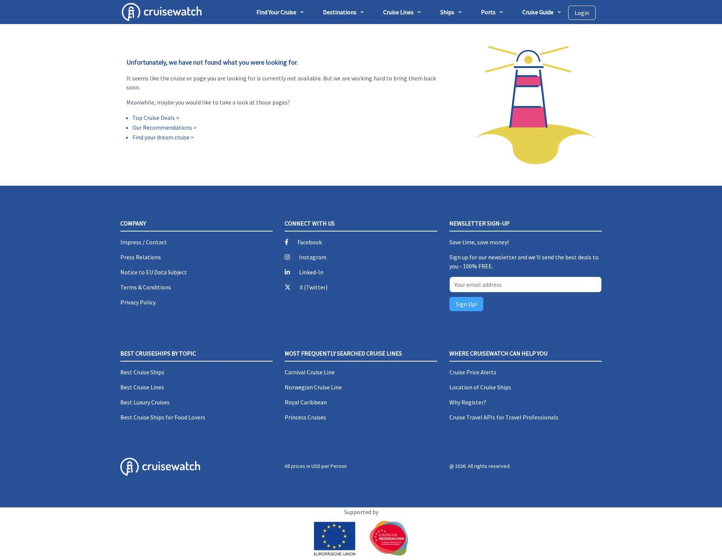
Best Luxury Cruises (145, 402)
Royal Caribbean (306, 402)
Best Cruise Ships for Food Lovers (162, 417)
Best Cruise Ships (142, 372)
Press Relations (140, 257)
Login (582, 13)
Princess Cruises (305, 417)
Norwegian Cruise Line (313, 387)
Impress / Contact (143, 242)
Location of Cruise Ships (480, 387)
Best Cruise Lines (142, 387)
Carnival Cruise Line (310, 372)
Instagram (312, 257)
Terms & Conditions (145, 287)
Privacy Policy (138, 302)
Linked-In (311, 272)
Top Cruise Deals (153, 117)
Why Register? (467, 402)
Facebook (309, 242)
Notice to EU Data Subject (153, 272)
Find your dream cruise (161, 137)
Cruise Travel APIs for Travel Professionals (503, 417)
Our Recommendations (162, 127)
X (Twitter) (314, 287)
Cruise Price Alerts (472, 372)
